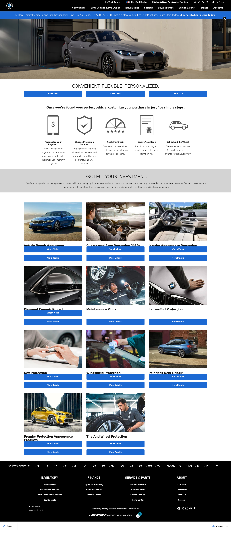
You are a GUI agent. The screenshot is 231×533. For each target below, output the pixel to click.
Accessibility (96, 508)
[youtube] (190, 508)
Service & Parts (187, 7)
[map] (194, 508)
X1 (85, 466)
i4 (198, 466)
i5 (207, 466)
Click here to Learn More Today (197, 15)
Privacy (105, 508)
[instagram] (186, 508)
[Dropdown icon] (195, 2)
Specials (148, 7)
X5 (122, 466)
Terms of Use (134, 508)
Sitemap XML (122, 508)
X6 (131, 466)
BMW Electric (132, 7)
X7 (140, 466)
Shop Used (115, 93)
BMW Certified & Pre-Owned (105, 7)
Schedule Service (138, 484)
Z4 (158, 466)
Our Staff (182, 484)
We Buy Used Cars (94, 490)
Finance (204, 7)
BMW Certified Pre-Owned (49, 495)
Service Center (138, 490)
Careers (181, 500)
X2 (94, 466)
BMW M (171, 466)
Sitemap (112, 508)
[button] (224, 18)
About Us (218, 7)
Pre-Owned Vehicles (49, 490)
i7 (217, 466)
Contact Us (178, 93)
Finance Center (94, 495)
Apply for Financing (94, 484)
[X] (182, 508)
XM (150, 466)
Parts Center (138, 500)
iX (180, 466)
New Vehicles (78, 7)
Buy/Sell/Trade (166, 7)
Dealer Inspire (34, 507)
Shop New (53, 93)
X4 (112, 466)
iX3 (190, 466)
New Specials (49, 500)
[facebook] (178, 508)
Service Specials (137, 495)
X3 (103, 466)
